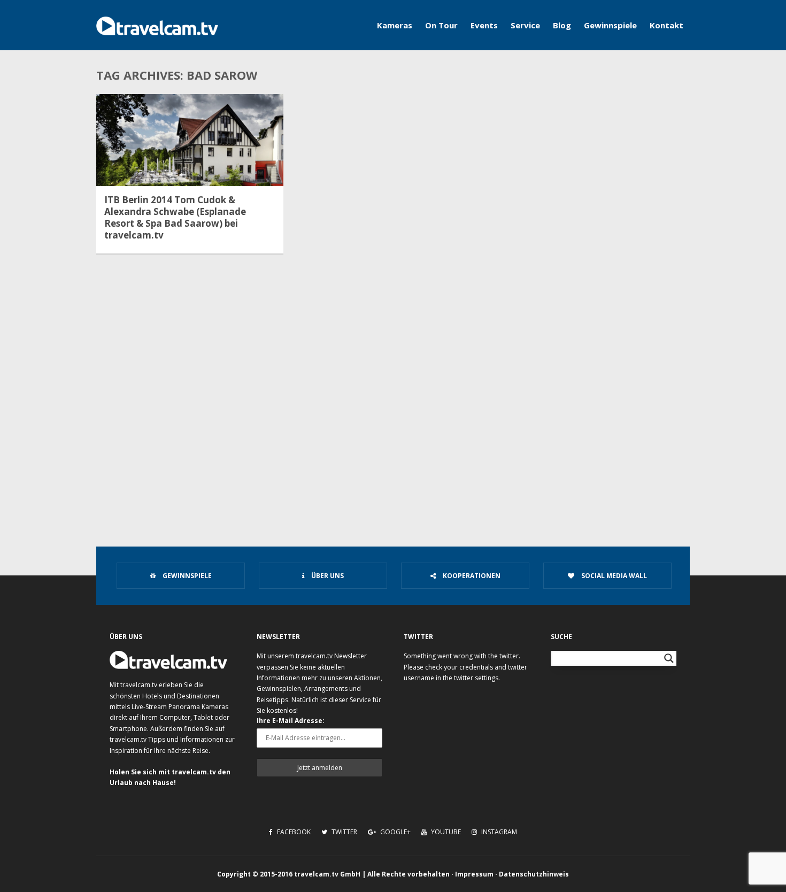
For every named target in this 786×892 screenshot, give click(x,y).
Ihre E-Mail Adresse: (291, 720)
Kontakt (666, 25)
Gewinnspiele (610, 25)
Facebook (293, 831)
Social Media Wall (613, 575)
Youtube (445, 831)
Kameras (394, 25)
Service (525, 25)
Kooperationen (470, 575)
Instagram (498, 831)
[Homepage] (157, 25)
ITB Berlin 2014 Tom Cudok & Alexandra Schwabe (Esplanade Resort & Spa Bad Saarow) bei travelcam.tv (175, 217)
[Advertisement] (393, 442)
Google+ (395, 831)
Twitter (343, 831)
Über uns (327, 575)
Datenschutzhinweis (534, 874)
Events (484, 25)
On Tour (441, 25)
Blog (562, 25)
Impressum (474, 874)
